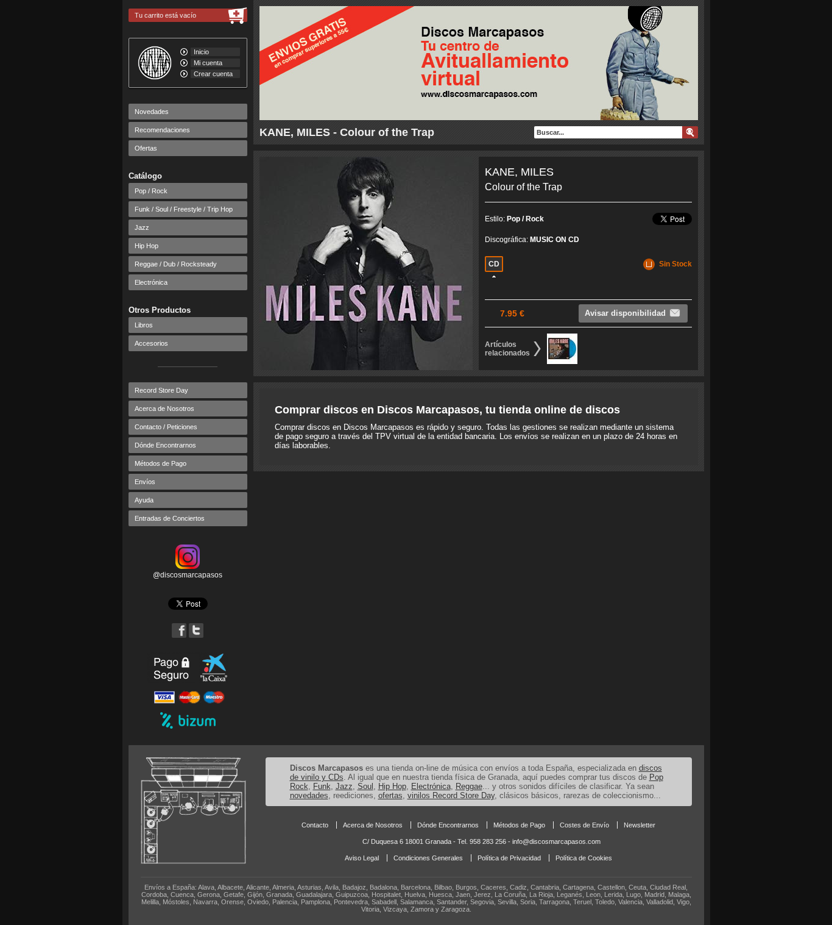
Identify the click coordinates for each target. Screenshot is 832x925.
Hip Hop (146, 245)
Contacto (314, 825)
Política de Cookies (583, 858)
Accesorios (151, 343)
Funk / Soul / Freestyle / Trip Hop (184, 209)
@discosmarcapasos (187, 575)
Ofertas (146, 148)
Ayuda (144, 500)
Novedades (152, 111)
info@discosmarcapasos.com (556, 841)
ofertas (390, 795)
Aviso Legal (362, 858)
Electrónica (151, 282)
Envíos (145, 481)
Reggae (469, 786)
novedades (309, 795)
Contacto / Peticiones (166, 426)
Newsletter (639, 825)
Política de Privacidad (509, 858)
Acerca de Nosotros (164, 408)
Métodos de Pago (160, 463)
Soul (365, 786)
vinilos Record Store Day (451, 795)
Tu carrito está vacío (165, 15)
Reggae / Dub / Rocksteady (176, 264)
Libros (144, 325)
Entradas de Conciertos (170, 518)
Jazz (142, 227)
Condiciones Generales (428, 858)
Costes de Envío (584, 825)
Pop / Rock (151, 191)
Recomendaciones (162, 130)
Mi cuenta (208, 62)
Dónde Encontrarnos (165, 445)
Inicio (201, 51)
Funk (322, 786)
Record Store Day (161, 390)
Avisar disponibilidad (625, 313)
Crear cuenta (213, 73)
